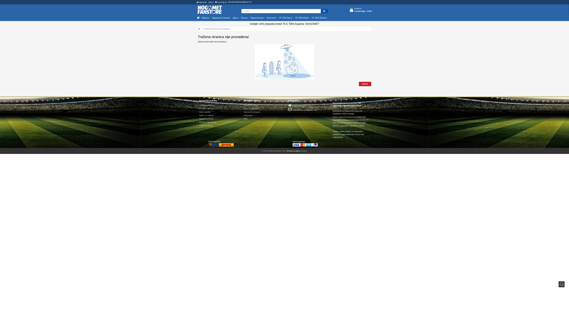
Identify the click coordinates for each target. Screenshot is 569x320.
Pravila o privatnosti (207, 122)
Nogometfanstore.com (301, 106)
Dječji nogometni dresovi (343, 117)
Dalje (365, 84)
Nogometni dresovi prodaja (345, 103)
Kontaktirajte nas (206, 105)
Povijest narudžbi (251, 108)
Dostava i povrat (206, 108)
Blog (245, 119)
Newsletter (248, 115)
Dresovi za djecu (293, 151)
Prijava (210, 2)
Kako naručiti (205, 112)
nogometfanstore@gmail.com (240, 2)
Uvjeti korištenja (206, 126)
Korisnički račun (251, 105)
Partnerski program (252, 112)
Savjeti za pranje (206, 119)
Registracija (202, 2)
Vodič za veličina (206, 115)
